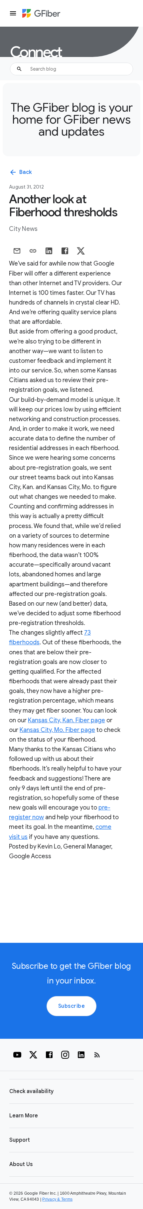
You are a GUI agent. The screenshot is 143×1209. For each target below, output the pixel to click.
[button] (71, 1091)
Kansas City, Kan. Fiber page (66, 720)
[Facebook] (49, 1055)
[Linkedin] (81, 1055)
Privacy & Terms (57, 1199)
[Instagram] (65, 1055)
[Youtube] (17, 1055)
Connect (35, 52)
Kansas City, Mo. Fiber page (57, 730)
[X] (33, 1055)
